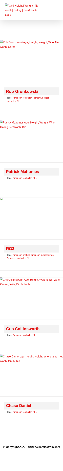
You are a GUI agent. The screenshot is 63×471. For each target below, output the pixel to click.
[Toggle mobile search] (50, 7)
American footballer (22, 98)
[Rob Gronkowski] (31, 61)
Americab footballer (22, 335)
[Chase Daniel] (31, 375)
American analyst (21, 255)
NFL (19, 101)
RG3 (10, 248)
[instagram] (31, 438)
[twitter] (25, 438)
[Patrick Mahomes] (31, 141)
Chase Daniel (18, 405)
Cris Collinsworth (23, 328)
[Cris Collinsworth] (31, 298)
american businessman (42, 255)
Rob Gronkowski (22, 91)
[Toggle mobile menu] (56, 7)
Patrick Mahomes (22, 171)
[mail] (38, 438)
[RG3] (31, 218)
